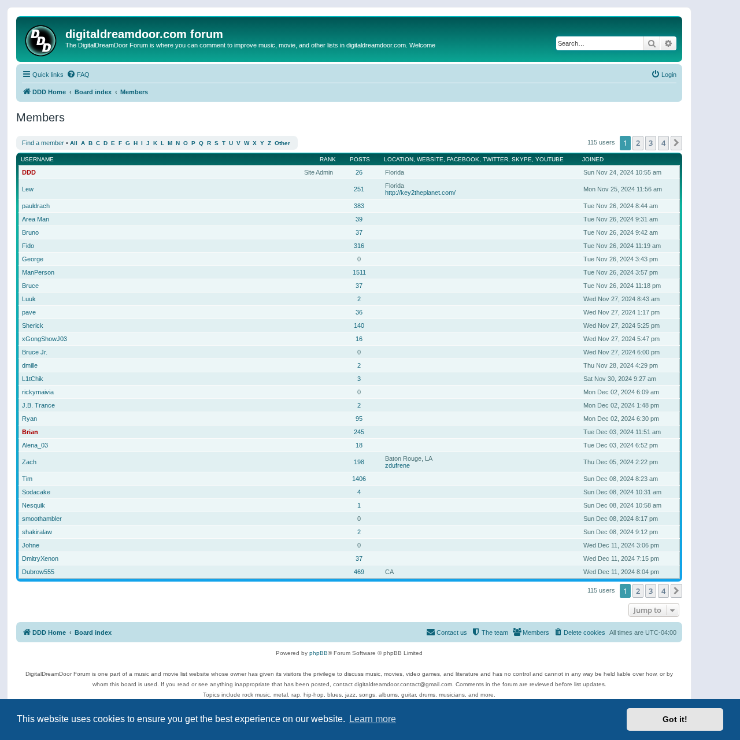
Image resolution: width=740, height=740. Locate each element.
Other (282, 143)
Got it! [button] (675, 719)
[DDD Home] (42, 39)
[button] (676, 143)
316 (359, 245)
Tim (27, 478)
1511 (359, 272)
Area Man (35, 219)
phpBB (318, 653)
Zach (29, 461)
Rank (328, 159)
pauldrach (36, 205)
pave (29, 312)
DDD (29, 172)
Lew (28, 189)
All (73, 143)
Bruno (30, 232)
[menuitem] (78, 75)
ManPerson (38, 272)
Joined (593, 159)
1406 (359, 478)
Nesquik (33, 505)
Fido (28, 245)
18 (359, 445)
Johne (30, 545)
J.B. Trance (38, 405)
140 (359, 325)
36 (359, 312)
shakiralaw (37, 531)
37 (359, 232)
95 (359, 418)
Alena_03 (35, 445)
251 (359, 189)
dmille (30, 365)
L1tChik (32, 378)
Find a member (43, 142)
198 (359, 461)
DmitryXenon (40, 558)
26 (359, 172)
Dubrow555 (38, 571)
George (32, 259)
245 (359, 431)
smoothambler (42, 518)
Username (37, 159)
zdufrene (397, 465)
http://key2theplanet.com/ (420, 192)
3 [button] (651, 143)
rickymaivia (38, 391)
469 (359, 571)
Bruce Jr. (34, 352)
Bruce (30, 285)
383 (359, 205)
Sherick (32, 325)
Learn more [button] (372, 719)
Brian (30, 431)
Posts (360, 159)
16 (359, 338)
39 (359, 219)
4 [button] (663, 143)
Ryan (29, 418)
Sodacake (36, 492)
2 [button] (638, 143)
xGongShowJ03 (44, 338)
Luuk (29, 298)
